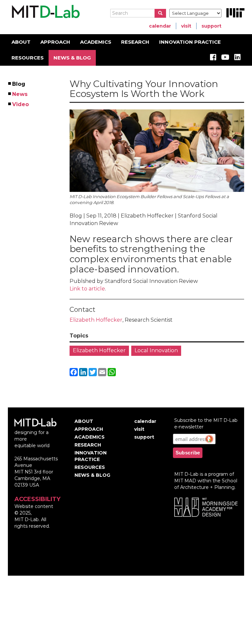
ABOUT (21, 42)
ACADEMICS (95, 42)
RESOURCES (27, 58)
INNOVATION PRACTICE (190, 42)
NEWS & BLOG (72, 58)
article (97, 289)
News (20, 94)
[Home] (45, 12)
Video (21, 104)
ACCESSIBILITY (37, 499)
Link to (79, 289)
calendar (160, 26)
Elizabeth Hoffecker (96, 320)
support (211, 26)
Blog (19, 84)
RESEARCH (135, 42)
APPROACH (55, 42)
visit (186, 26)
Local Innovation (156, 350)
